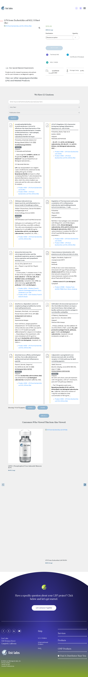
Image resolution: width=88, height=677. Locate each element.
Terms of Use (5, 664)
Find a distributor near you (73, 656)
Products (62, 640)
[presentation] (3, 484)
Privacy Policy (5, 662)
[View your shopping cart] (80, 8)
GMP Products (64, 649)
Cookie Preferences (7, 666)
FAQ (39, 648)
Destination (49, 33)
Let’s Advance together (44, 608)
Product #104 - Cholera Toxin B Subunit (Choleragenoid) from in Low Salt (29, 290)
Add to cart (54, 47)
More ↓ (30, 407)
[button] (39, 27)
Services (61, 633)
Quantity (75, 33)
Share (42, 407)
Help (40, 631)
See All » (44, 415)
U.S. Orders (42, 638)
